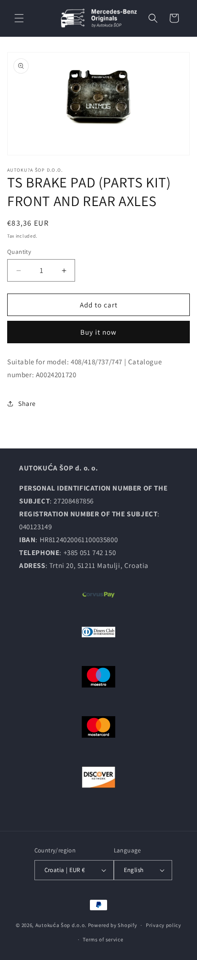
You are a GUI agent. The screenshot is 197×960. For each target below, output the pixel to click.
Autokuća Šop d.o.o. (61, 925)
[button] (19, 18)
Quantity (19, 252)
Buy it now (98, 332)
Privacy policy (163, 925)
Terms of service (103, 939)
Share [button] (27, 403)
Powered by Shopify (112, 925)
